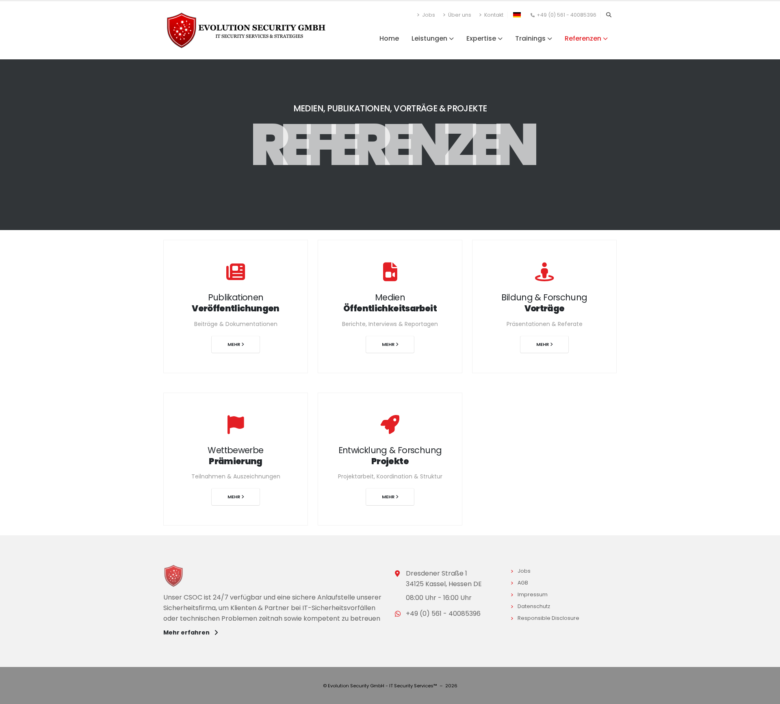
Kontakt (493, 14)
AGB (524, 582)
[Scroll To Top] (766, 694)
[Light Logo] (176, 577)
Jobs (428, 14)
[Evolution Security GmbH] (246, 30)
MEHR (234, 344)
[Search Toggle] (608, 15)
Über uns (459, 14)
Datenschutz (535, 606)
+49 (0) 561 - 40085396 (566, 14)
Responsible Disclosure (550, 618)
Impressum (534, 594)
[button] (517, 14)
